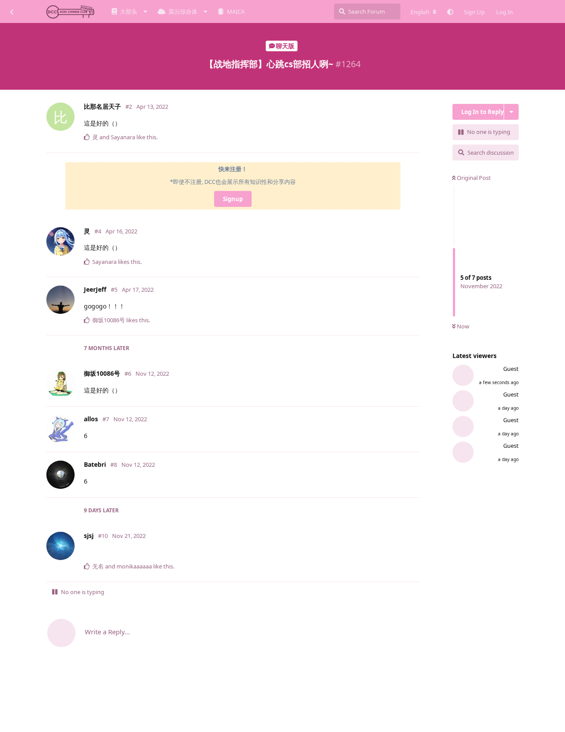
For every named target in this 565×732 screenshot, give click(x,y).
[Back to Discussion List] (11, 11)
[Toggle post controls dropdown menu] (414, 142)
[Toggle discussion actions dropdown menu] (511, 112)
